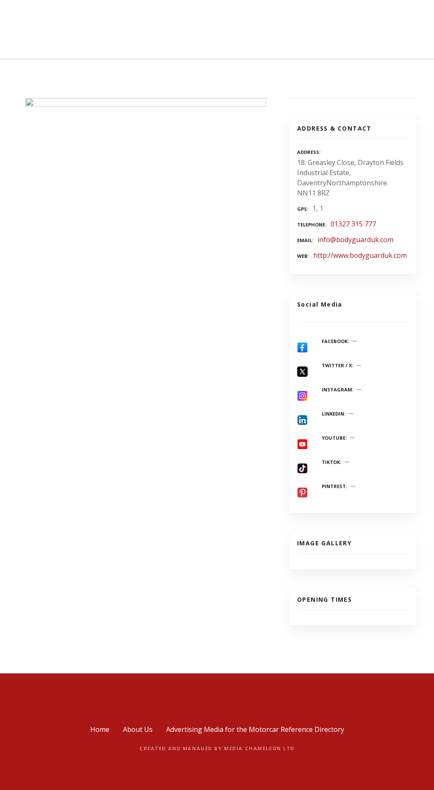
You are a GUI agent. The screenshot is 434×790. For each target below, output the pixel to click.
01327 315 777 (353, 224)
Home (99, 729)
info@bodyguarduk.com (355, 239)
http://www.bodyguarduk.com (360, 255)
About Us (138, 729)
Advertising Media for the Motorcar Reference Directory (255, 729)
